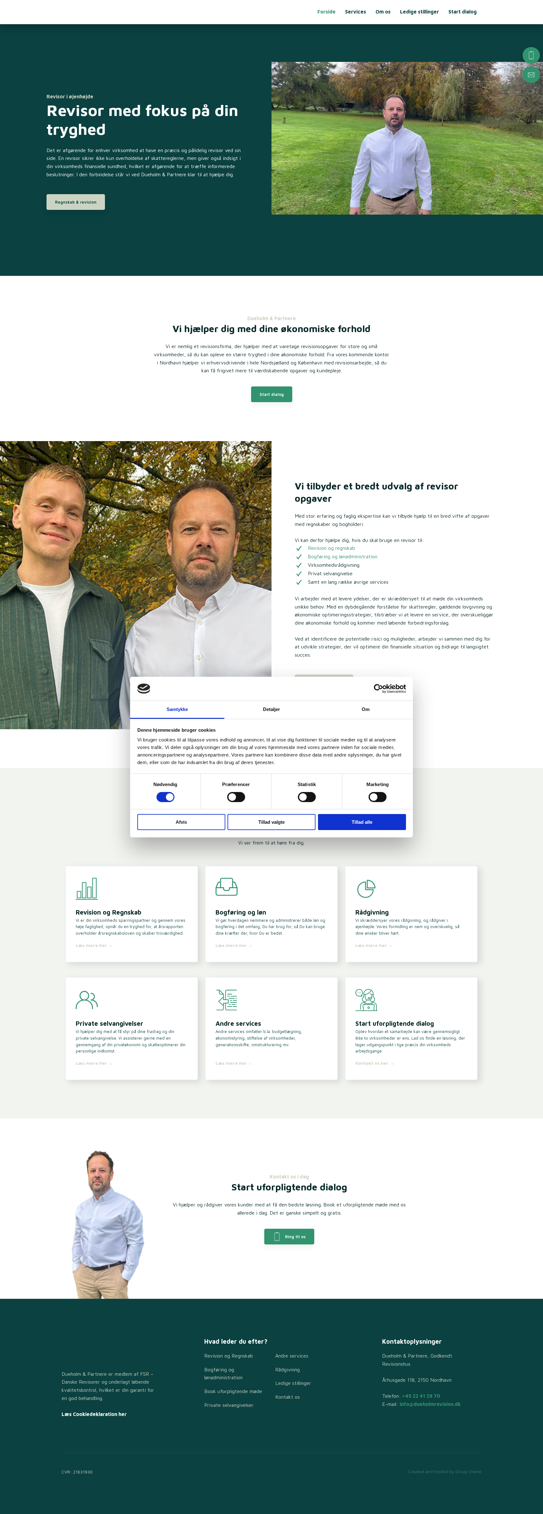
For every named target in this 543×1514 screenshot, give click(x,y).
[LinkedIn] (90, 1434)
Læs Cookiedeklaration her (94, 1414)
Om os (383, 11)
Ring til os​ (293, 1236)
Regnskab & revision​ (75, 202)
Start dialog (462, 11)
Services (355, 11)
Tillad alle (362, 822)
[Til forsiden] (97, 12)
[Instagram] (79, 1434)
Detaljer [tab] (271, 709)
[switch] (236, 797)
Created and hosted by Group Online (444, 1471)
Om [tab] (366, 709)
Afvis (181, 822)
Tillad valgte (271, 822)
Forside (326, 11)
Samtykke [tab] (177, 709)
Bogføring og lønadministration (342, 556)
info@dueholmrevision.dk (430, 1404)
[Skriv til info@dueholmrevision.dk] (531, 75)
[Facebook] (67, 1434)
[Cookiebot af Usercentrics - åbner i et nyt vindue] (378, 688)
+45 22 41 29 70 (421, 1396)
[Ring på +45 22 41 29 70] (531, 55)
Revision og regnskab (331, 548)
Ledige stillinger (419, 11)
